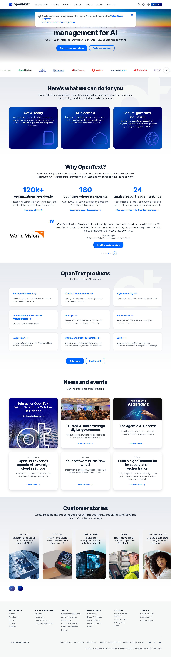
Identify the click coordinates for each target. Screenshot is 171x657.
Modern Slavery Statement (133, 642)
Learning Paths (119, 623)
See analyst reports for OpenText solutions (136, 210)
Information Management (70, 614)
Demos (116, 626)
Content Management (69, 623)
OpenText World (93, 620)
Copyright (88, 648)
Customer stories (120, 619)
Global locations (145, 617)
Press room (91, 614)
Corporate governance (44, 623)
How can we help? (146, 614)
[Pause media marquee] (166, 70)
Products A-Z (95, 361)
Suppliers (12, 627)
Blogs (89, 627)
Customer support (146, 620)
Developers (13, 617)
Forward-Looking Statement (110, 642)
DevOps (64, 630)
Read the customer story (108, 245)
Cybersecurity (66, 620)
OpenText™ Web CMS (153, 648)
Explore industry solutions (72, 48)
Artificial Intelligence (69, 617)
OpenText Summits (94, 623)
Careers (12, 614)
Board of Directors (42, 620)
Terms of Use (78, 642)
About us (38, 614)
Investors (12, 620)
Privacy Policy (66, 642)
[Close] (132, 15)
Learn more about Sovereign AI (84, 210)
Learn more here (31, 210)
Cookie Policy (91, 642)
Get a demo (75, 361)
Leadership (39, 617)
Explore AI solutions (102, 48)
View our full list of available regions (57, 22)
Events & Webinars (94, 617)
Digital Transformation (69, 627)
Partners (12, 623)
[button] (41, 4)
